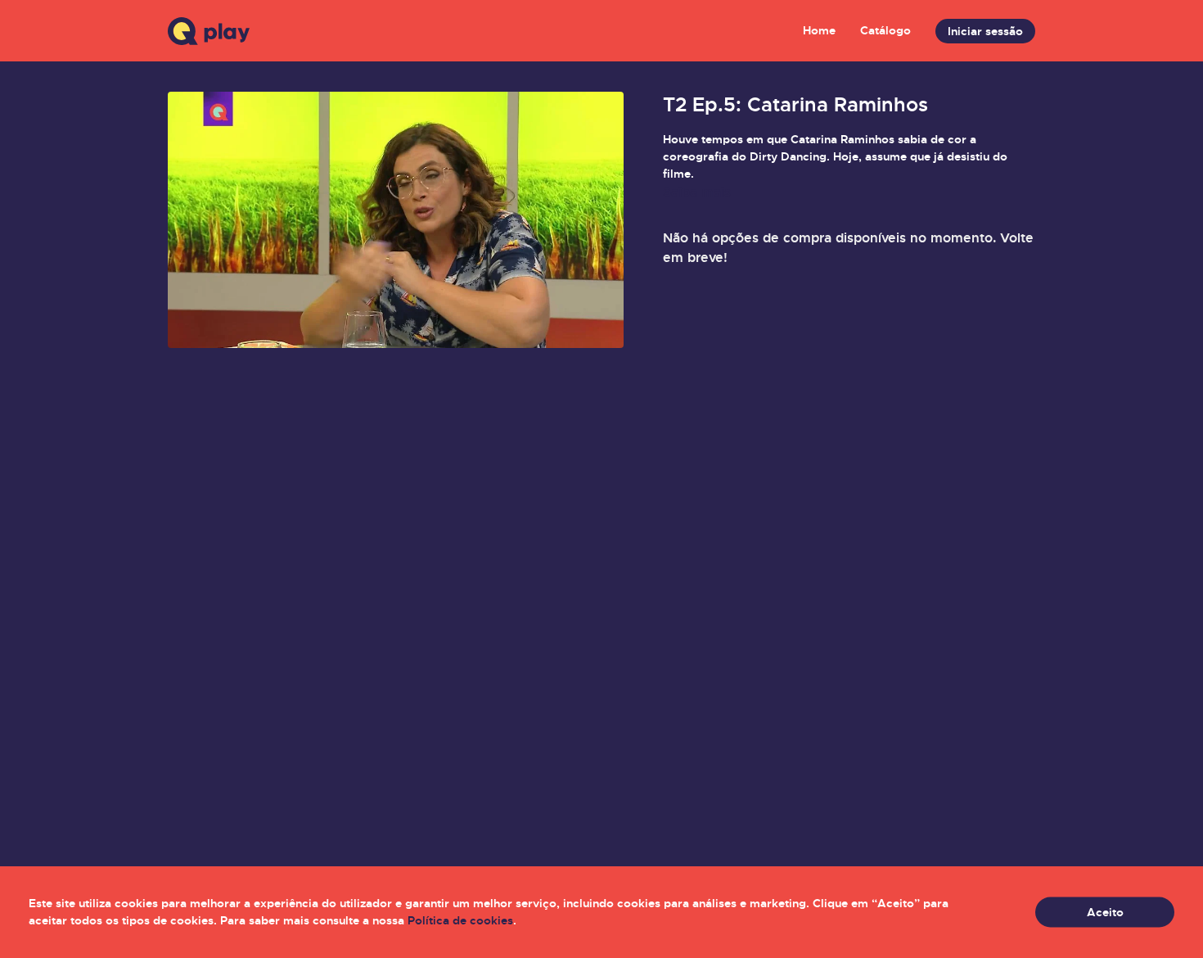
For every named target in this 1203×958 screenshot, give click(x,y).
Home (819, 30)
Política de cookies (460, 920)
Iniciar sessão (985, 31)
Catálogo (885, 30)
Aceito (1105, 912)
